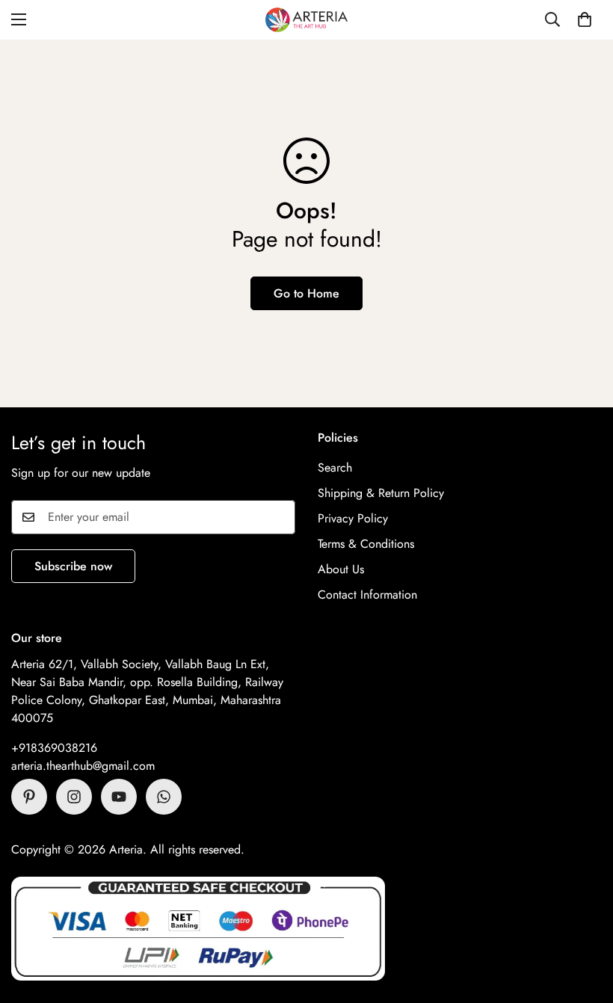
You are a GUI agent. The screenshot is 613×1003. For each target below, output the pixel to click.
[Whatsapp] (164, 797)
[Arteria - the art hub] (306, 20)
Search (335, 467)
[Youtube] (119, 797)
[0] (584, 19)
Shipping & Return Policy (381, 493)
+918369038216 (54, 747)
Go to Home (306, 293)
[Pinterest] (29, 797)
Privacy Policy (353, 518)
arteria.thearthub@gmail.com (83, 765)
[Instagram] (74, 797)
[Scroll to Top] (584, 921)
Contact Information (367, 594)
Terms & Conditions (366, 543)
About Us (341, 569)
